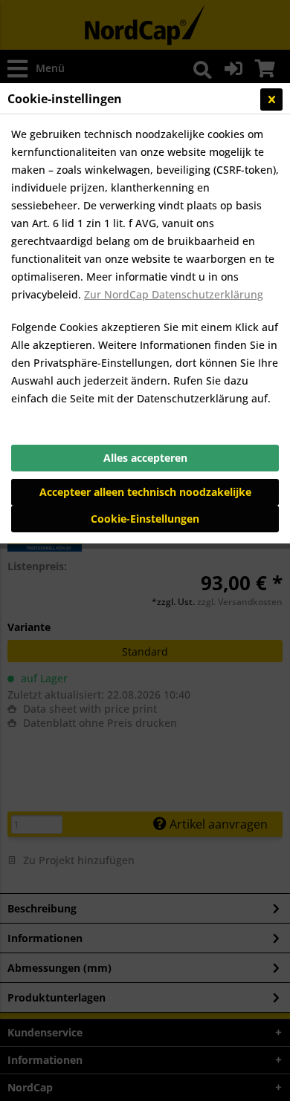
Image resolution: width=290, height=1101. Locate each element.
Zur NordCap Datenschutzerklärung (173, 294)
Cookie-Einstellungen (145, 519)
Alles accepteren (145, 458)
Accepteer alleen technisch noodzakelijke (145, 492)
